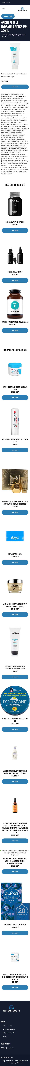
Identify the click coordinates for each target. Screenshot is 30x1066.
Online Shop (8, 16)
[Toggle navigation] (3, 9)
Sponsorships (8, 1026)
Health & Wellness (15, 74)
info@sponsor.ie (6, 2)
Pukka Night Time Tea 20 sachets (15, 925)
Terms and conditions (21, 1061)
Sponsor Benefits (9, 1033)
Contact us (9, 1061)
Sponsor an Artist (9, 1029)
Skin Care (24, 74)
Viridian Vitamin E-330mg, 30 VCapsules (15, 322)
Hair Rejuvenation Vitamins (15, 222)
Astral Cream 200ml (15, 554)
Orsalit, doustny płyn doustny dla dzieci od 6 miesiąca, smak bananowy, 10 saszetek (15, 977)
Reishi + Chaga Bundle (15, 272)
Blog (5, 1036)
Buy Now (15, 87)
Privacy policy (12, 1063)
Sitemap (19, 1063)
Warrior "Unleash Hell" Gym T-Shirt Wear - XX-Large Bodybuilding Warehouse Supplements (15, 861)
